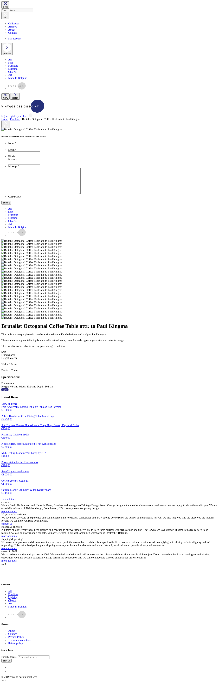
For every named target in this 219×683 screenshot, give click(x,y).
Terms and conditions (19, 640)
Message (13, 166)
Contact (12, 32)
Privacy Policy (16, 637)
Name (12, 143)
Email (12, 149)
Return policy (15, 643)
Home (4, 119)
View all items (9, 403)
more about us (9, 511)
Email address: (9, 656)
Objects (12, 71)
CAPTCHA (14, 196)
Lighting (12, 68)
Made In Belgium (17, 78)
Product (12, 159)
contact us (6, 523)
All (10, 59)
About (11, 29)
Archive (12, 26)
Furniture (13, 65)
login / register (9, 116)
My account (14, 38)
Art (10, 74)
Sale (10, 62)
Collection (13, 23)
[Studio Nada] (17, 88)
